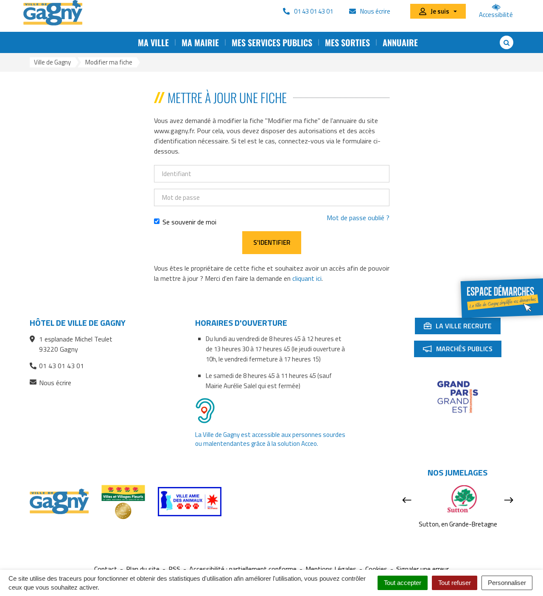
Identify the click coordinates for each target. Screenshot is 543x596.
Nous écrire (55, 383)
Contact (105, 569)
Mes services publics (272, 42)
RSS (174, 569)
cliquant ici (307, 278)
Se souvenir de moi (189, 222)
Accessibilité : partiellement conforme (243, 569)
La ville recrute (462, 327)
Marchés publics (462, 350)
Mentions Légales (330, 569)
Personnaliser (507, 582)
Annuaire (400, 42)
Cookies (376, 569)
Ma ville (153, 42)
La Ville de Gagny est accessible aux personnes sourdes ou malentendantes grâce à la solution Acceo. (270, 439)
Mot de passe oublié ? (358, 218)
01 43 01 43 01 (61, 366)
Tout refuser (454, 582)
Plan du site (143, 569)
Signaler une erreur (422, 569)
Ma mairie (200, 42)
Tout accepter (402, 582)
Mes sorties (347, 42)
